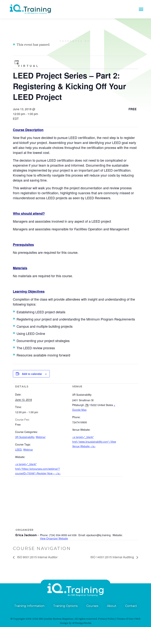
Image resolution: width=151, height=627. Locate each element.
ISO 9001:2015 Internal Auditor (36, 557)
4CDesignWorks (81, 623)
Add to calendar (32, 374)
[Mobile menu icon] (141, 9)
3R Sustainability (24, 437)
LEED (18, 449)
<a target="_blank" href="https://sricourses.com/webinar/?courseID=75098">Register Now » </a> (38, 468)
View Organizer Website (54, 538)
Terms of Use (125, 618)
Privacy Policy (106, 618)
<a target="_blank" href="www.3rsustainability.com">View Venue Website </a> (94, 441)
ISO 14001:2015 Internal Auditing (112, 557)
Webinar (40, 437)
